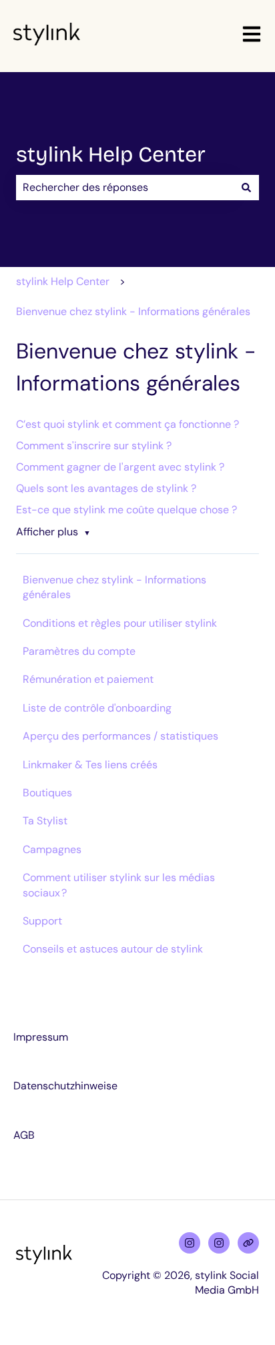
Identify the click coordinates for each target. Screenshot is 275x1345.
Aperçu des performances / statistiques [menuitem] (120, 736)
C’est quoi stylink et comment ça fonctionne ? (127, 424)
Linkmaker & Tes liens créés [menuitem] (90, 765)
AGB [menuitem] (24, 1135)
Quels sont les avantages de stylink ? (106, 488)
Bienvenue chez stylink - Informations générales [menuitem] (114, 587)
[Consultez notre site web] (248, 1243)
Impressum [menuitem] (40, 1037)
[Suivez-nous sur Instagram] (189, 1243)
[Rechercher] (246, 187)
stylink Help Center (111, 155)
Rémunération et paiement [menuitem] (88, 679)
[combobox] (125, 187)
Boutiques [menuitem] (47, 793)
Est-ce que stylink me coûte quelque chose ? (126, 510)
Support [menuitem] (42, 921)
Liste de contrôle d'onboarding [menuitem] (97, 708)
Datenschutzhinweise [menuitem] (65, 1086)
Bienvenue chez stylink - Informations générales (133, 311)
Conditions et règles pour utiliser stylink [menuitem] (120, 623)
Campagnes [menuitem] (52, 849)
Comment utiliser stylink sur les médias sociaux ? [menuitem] (119, 884)
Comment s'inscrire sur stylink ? (94, 446)
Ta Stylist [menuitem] (45, 821)
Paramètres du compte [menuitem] (79, 651)
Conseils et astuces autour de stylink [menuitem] (113, 949)
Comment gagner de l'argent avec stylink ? (120, 467)
